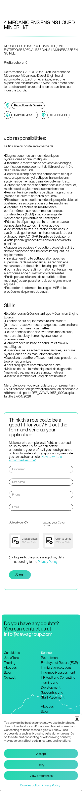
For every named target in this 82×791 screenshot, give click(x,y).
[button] (77, 719)
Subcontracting (52, 692)
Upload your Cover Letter (54, 524)
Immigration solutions (56, 667)
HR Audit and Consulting (58, 677)
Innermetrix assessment (58, 672)
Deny (41, 764)
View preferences (41, 775)
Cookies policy (30, 785)
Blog (7, 672)
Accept (41, 753)
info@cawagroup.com (28, 633)
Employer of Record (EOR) (59, 662)
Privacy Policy (51, 785)
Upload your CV (18, 522)
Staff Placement (52, 697)
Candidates (12, 652)
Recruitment (50, 657)
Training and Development (51, 685)
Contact (10, 677)
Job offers (11, 657)
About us (10, 667)
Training (9, 662)
